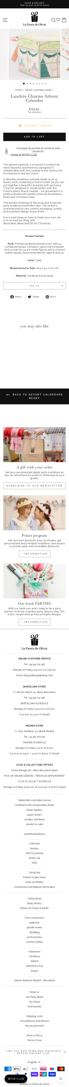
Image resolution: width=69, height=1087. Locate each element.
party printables (34, 882)
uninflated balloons (34, 834)
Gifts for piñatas (34, 853)
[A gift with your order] (34, 444)
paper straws (34, 814)
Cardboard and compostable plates (34, 805)
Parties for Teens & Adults (34, 908)
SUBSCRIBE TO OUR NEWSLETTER (34, 485)
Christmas (34, 956)
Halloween (35, 951)
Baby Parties (34, 903)
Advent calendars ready (38, 90)
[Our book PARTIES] (34, 580)
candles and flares (34, 819)
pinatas (34, 848)
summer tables (34, 942)
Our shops (34, 1001)
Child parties (34, 898)
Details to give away (34, 877)
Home (18, 90)
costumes (34, 843)
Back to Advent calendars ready (37, 396)
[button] (7, 338)
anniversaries (34, 937)
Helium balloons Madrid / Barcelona (34, 980)
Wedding (34, 932)
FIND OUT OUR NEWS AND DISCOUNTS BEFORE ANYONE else (33, 1052)
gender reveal (34, 927)
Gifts (34, 862)
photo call (34, 858)
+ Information (34, 622)
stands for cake (34, 824)
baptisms (34, 922)
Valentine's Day (34, 966)
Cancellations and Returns (34, 1021)
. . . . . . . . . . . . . (34, 829)
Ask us (34, 286)
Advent (35, 961)
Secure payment (34, 1025)
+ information (34, 553)
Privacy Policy (35, 1035)
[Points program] (34, 512)
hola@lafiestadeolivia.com (38, 675)
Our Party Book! (34, 997)
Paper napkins (34, 810)
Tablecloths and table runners (34, 800)
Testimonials (34, 1006)
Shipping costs (34, 1016)
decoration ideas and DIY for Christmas (26, 223)
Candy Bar (34, 872)
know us (34, 992)
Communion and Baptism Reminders (34, 887)
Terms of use (34, 1040)
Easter (34, 971)
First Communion (34, 918)
